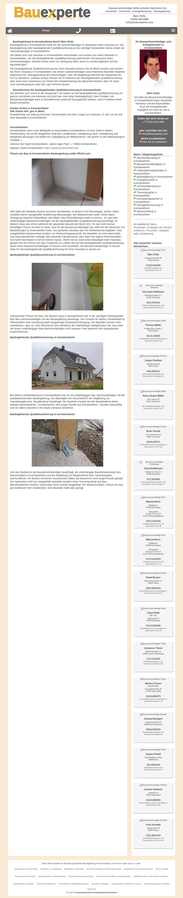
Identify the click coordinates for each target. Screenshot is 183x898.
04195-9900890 (153, 800)
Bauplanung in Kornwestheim (26, 869)
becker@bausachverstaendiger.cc (153, 591)
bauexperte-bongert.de (153, 734)
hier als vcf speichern (154, 141)
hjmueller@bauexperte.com (153, 406)
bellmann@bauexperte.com (153, 305)
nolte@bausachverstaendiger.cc (153, 628)
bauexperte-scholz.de (153, 447)
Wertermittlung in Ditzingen (23, 884)
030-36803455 (153, 765)
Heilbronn (139, 230)
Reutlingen (140, 227)
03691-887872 (153, 442)
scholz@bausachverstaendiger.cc (153, 445)
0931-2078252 (153, 302)
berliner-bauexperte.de (153, 770)
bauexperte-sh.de (153, 805)
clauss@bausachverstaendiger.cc (153, 699)
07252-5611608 (139, 19)
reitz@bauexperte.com (139, 22)
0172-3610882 (153, 479)
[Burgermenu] (173, 30)
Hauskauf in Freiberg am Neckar (81, 876)
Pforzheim (152, 230)
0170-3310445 (153, 659)
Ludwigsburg (146, 233)
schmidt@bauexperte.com (153, 838)
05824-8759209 (153, 729)
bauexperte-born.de (153, 526)
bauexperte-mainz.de (153, 341)
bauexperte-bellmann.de (153, 307)
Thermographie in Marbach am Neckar (126, 884)
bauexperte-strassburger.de (153, 484)
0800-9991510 (153, 371)
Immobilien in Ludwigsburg (50, 869)
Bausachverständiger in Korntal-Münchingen (103, 869)
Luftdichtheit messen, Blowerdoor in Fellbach (150, 876)
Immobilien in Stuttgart (100, 884)
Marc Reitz (139, 16)
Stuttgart (164, 230)
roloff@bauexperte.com (153, 767)
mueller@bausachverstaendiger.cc (153, 339)
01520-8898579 (153, 696)
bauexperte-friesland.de (153, 664)
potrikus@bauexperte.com (153, 374)
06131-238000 (153, 336)
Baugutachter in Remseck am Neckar (138, 869)
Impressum (91, 889)
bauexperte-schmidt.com (153, 840)
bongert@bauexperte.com (153, 732)
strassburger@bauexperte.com (153, 482)
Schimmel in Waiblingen (46, 884)
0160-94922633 (153, 588)
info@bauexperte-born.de (153, 524)
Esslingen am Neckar (159, 227)
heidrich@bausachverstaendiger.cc (153, 803)
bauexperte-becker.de (153, 593)
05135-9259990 (153, 625)
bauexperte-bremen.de (153, 701)
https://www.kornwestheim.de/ (61, 148)
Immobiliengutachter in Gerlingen (157, 884)
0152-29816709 (153, 835)
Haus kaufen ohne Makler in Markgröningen (114, 876)
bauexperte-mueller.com (153, 408)
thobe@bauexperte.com (153, 661)
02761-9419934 (153, 521)
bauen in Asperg (162, 869)
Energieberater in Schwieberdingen (52, 876)
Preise (45, 30)
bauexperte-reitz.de (153, 270)
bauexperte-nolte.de (153, 630)
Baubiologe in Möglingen (74, 869)
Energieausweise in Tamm (25, 876)
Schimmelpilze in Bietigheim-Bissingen (73, 884)
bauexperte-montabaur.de (153, 376)
